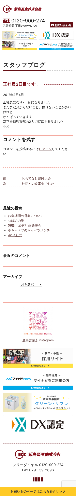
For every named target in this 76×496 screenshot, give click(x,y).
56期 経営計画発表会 (24, 225)
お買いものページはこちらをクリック (38, 491)
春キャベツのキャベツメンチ (29, 230)
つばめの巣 (16, 221)
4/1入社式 (15, 235)
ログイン (45, 149)
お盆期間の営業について (26, 216)
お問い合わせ (63, 25)
